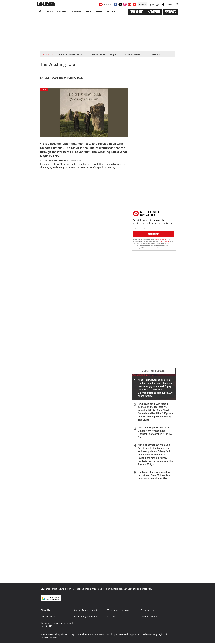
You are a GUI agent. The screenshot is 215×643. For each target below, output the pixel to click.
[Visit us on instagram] (125, 4)
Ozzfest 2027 (155, 54)
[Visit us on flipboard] (134, 4)
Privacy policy (147, 610)
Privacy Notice (164, 241)
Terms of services (161, 239)
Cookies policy (48, 616)
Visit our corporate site (139, 588)
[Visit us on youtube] (129, 4)
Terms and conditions (118, 610)
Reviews (76, 11)
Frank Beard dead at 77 (70, 54)
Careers (111, 616)
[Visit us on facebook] (115, 4)
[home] (40, 11)
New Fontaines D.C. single (103, 54)
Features (62, 11)
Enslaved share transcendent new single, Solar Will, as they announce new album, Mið (154, 475)
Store (99, 11)
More (110, 11)
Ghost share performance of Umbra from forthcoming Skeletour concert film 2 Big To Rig (155, 432)
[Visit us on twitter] (120, 4)
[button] (173, 4)
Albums (44, 89)
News (50, 11)
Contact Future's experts (86, 610)
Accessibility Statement (85, 616)
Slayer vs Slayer (132, 54)
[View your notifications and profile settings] (163, 4)
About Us (45, 610)
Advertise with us (149, 616)
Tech (88, 11)
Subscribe (142, 4)
